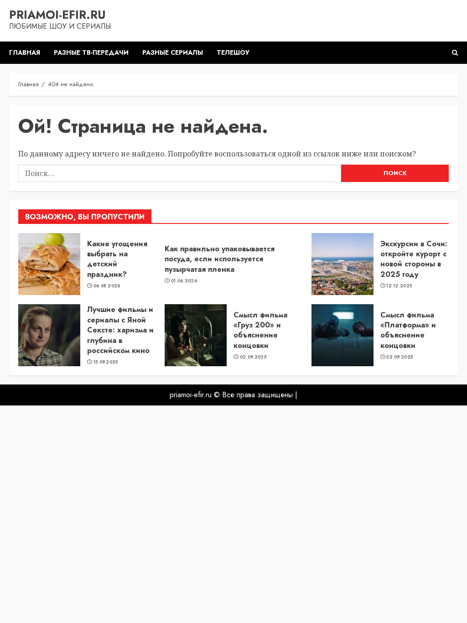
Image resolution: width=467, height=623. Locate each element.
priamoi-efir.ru (57, 14)
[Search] (455, 53)
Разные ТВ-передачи (91, 52)
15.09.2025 (105, 362)
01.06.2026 (184, 281)
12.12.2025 (399, 286)
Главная (24, 52)
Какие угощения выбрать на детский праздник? (117, 259)
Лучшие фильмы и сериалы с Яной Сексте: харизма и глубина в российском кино (120, 330)
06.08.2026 (106, 286)
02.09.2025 (253, 357)
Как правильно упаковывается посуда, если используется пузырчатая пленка (220, 259)
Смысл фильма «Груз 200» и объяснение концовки (260, 330)
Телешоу (233, 52)
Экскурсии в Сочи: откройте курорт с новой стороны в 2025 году (413, 259)
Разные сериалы (172, 52)
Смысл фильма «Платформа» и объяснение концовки (408, 330)
